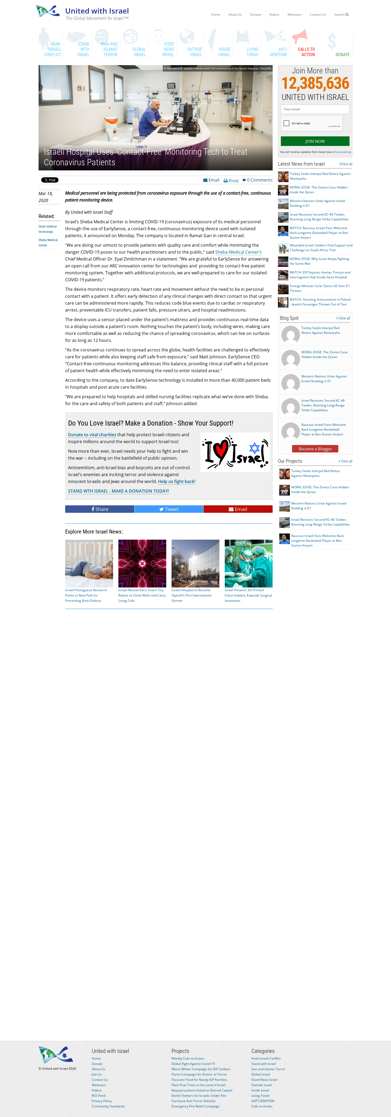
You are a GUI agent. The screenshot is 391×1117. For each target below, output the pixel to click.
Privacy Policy (102, 1101)
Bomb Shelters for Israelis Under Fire (199, 1095)
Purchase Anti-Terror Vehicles (194, 1101)
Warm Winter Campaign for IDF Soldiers (201, 1069)
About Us (235, 14)
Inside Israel (260, 1090)
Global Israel (260, 1074)
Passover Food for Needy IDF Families (199, 1079)
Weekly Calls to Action (188, 1058)
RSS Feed (98, 1095)
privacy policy (341, 152)
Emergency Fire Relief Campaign (196, 1106)
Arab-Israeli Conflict (266, 1058)
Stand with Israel (263, 1063)
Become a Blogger (315, 448)
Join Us (97, 1074)
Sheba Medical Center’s (238, 252)
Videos (274, 14)
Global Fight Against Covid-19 (193, 1063)
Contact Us (318, 14)
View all (346, 164)
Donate (255, 14)
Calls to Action (261, 1106)
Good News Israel (264, 1079)
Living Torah (260, 1095)
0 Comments (260, 179)
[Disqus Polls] (168, 680)
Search (340, 14)
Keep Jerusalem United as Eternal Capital (202, 1090)
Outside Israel (261, 1085)
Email (213, 179)
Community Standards (108, 1106)
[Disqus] (169, 819)
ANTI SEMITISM (262, 1101)
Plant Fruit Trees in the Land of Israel (199, 1085)
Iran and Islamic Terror (268, 1069)
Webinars (295, 14)
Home (215, 14)
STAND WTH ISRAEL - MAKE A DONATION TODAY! (118, 491)
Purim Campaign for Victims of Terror (199, 1074)
